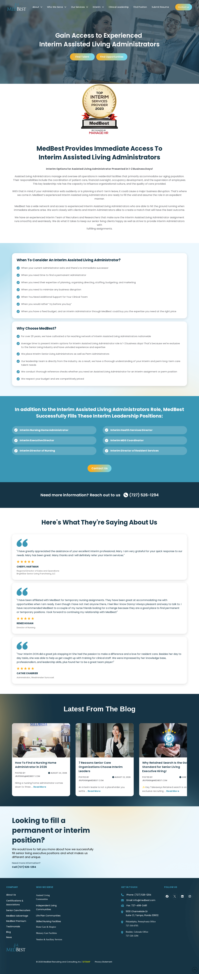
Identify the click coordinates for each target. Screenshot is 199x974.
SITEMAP (86, 961)
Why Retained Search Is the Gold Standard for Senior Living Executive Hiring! (166, 767)
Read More (39, 786)
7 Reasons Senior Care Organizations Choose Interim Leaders (101, 767)
